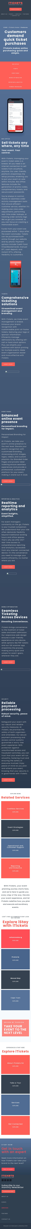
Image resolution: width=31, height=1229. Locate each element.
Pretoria (15, 957)
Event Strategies (15, 827)
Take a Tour (15, 1083)
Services (15, 1102)
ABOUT (3, 14)
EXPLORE (15, 812)
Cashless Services (15, 809)
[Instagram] (8, 1180)
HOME (5, 27)
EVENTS (11, 14)
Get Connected (15, 1124)
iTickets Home (14, 27)
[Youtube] (5, 1180)
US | (7, 14)
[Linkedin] (10, 1180)
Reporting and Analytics (15, 867)
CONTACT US (16, 15)
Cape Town (15, 998)
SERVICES (18, 14)
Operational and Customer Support (15, 846)
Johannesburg (15, 937)
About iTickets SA (15, 1063)
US (7, 1196)
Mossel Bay (16, 978)
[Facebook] (3, 1180)
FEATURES (26, 14)
